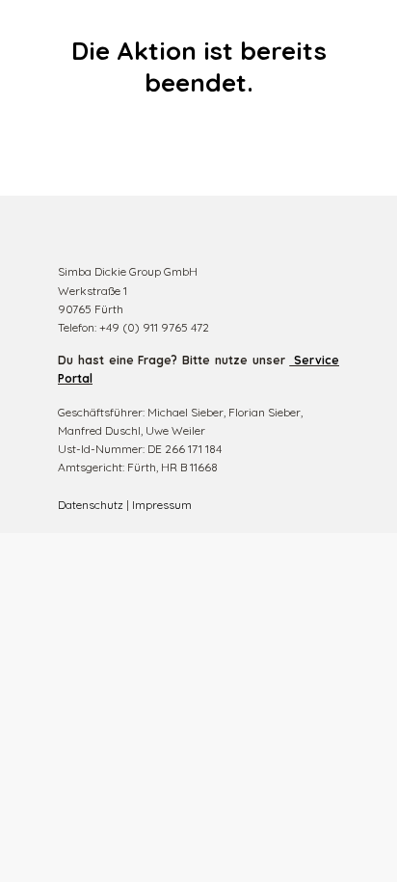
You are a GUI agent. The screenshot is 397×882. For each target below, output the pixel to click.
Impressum (162, 504)
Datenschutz (90, 504)
